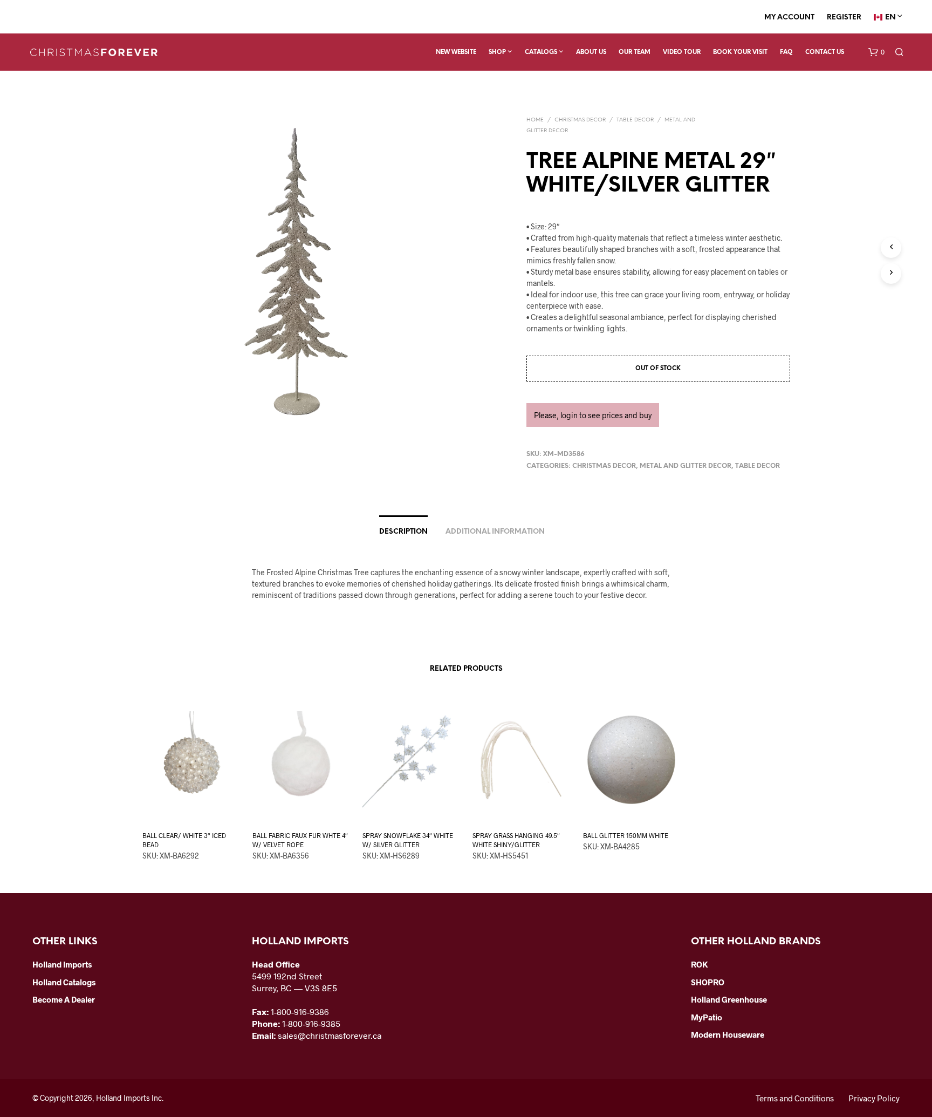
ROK (699, 964)
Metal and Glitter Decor (685, 465)
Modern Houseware (727, 1034)
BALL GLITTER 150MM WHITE (625, 835)
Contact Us (824, 52)
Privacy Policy (874, 1098)
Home (535, 120)
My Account (789, 17)
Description (403, 531)
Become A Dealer (63, 999)
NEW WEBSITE (456, 52)
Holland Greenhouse (729, 999)
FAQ (786, 52)
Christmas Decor (580, 120)
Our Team (634, 52)
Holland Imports (62, 964)
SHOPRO (707, 982)
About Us (591, 52)
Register (844, 17)
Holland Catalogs (63, 982)
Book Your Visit (740, 52)
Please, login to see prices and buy (593, 415)
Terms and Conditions (795, 1098)
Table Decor (635, 120)
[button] (876, 52)
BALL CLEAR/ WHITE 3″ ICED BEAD (184, 840)
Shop (497, 52)
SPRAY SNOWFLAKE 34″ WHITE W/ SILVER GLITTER (407, 840)
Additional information (495, 531)
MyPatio (706, 1017)
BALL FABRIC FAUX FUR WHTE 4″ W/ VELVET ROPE (300, 840)
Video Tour (682, 52)
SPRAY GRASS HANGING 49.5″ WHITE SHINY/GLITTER (516, 840)
